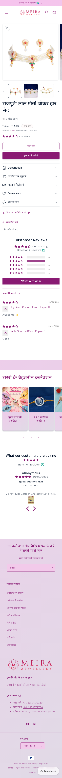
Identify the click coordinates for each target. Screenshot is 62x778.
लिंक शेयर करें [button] (12, 222)
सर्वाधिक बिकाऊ (13, 615)
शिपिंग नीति (11, 622)
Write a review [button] (31, 281)
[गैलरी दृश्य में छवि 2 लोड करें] (31, 91)
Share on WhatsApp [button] (18, 212)
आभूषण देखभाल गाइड (16, 608)
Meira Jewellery (29, 764)
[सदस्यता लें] (51, 568)
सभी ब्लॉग (11, 637)
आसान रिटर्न (12, 630)
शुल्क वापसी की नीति (23, 768)
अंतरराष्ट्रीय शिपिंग (15, 593)
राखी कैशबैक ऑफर (15, 600)
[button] (6, 12)
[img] (10, 302)
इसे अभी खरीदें (31, 155)
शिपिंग (13, 131)
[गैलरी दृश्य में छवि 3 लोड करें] (47, 91)
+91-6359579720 (33, 707)
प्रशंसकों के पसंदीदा (14, 419)
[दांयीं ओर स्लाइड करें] (58, 91)
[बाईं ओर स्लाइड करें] (3, 91)
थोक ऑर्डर (11, 645)
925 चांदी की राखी (41, 419)
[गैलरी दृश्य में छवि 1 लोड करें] (15, 91)
